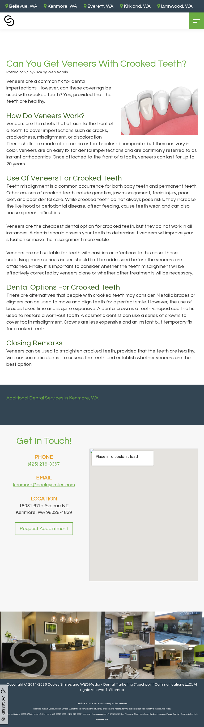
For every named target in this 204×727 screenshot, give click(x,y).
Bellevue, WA (22, 6)
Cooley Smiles (60, 684)
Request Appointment (44, 528)
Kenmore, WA (61, 6)
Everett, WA (99, 6)
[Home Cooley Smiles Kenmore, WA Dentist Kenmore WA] (9, 20)
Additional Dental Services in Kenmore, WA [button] (52, 398)
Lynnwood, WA (176, 6)
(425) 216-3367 (44, 464)
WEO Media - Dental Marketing (106, 684)
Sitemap (116, 690)
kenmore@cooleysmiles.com (44, 484)
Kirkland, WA (137, 6)
